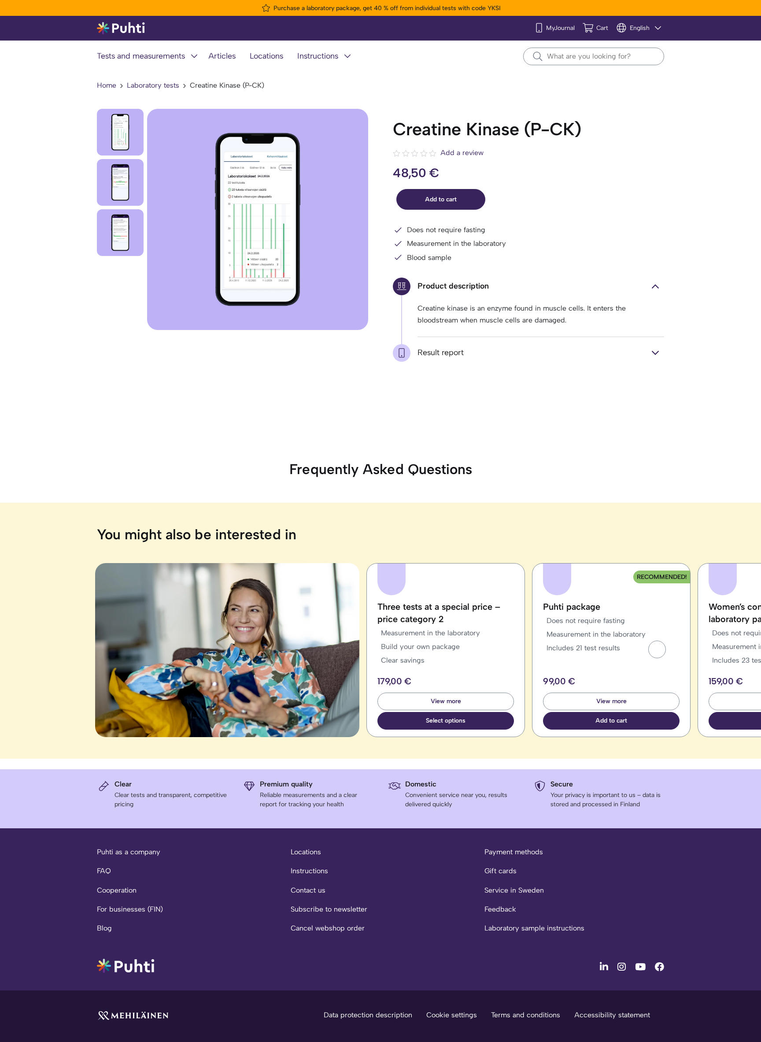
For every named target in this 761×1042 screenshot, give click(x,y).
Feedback (500, 909)
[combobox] (593, 56)
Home (106, 85)
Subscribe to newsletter (329, 909)
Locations (306, 852)
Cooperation (117, 890)
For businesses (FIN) (130, 909)
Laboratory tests (153, 85)
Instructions (309, 871)
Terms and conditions (525, 1015)
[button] (657, 649)
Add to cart (441, 199)
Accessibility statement (612, 1015)
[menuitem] (149, 56)
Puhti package (571, 606)
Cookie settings (451, 1015)
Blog (104, 928)
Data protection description (368, 1015)
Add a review (462, 152)
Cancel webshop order (328, 928)
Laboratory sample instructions (534, 928)
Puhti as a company (128, 852)
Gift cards (500, 871)
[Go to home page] (125, 965)
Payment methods (513, 852)
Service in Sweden (514, 890)
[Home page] (121, 28)
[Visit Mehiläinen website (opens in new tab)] (133, 1015)
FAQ (104, 871)
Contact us (308, 890)
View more (446, 701)
